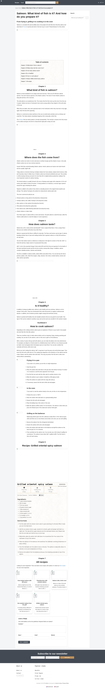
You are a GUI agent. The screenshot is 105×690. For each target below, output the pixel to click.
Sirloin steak (39, 678)
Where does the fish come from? (35, 68)
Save (41, 495)
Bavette (37, 670)
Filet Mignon (39, 673)
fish (24, 26)
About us (19, 670)
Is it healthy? (30, 73)
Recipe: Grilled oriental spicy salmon (35, 78)
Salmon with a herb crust (59, 580)
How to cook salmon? (32, 76)
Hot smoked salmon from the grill (25, 604)
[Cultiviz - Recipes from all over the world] (7, 2)
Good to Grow (58, 683)
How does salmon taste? (33, 70)
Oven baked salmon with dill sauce (24, 581)
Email (36, 635)
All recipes (29, 81)
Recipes (17, 2)
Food (22, 2)
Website (53, 635)
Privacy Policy (66, 683)
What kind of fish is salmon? (34, 65)
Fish (20, 8)
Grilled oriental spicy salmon (42, 604)
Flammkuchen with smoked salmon (42, 581)
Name (20, 635)
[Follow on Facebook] (98, 2)
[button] (59, 484)
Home (16, 8)
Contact (18, 673)
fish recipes (63, 565)
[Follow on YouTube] (103, 2)
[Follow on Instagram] (101, 2)
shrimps (21, 119)
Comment (20, 624)
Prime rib (38, 676)
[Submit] (57, 2)
